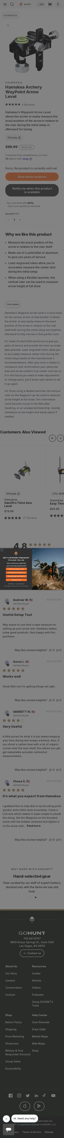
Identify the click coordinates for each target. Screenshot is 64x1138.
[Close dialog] (2, 550)
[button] (16, 569)
